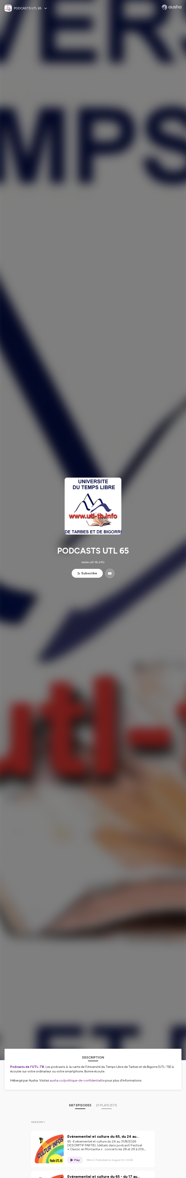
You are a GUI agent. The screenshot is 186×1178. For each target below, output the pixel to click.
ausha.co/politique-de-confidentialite (77, 1080)
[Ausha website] (171, 7)
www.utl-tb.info (93, 562)
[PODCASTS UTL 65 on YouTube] (110, 573)
